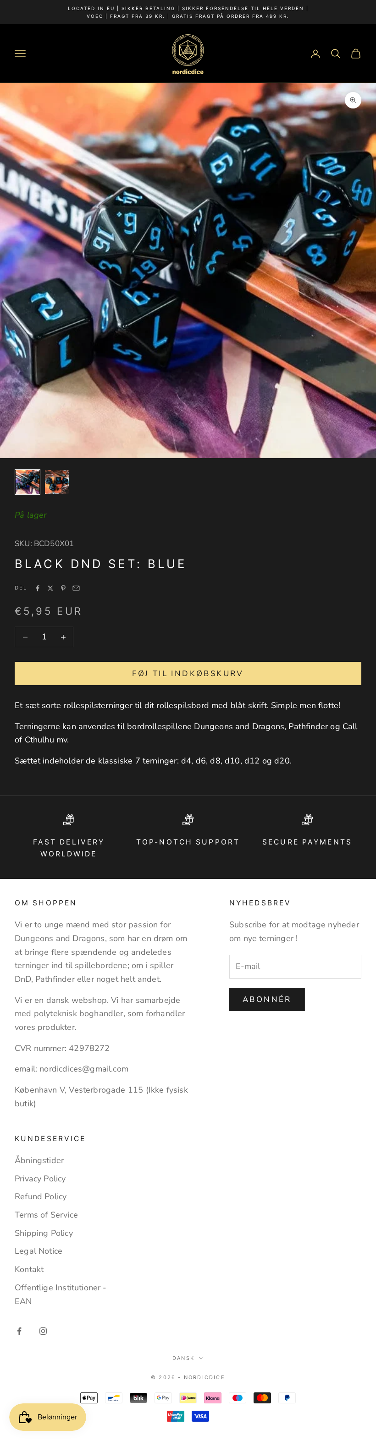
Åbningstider (39, 1160)
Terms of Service (46, 1214)
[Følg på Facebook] (19, 1331)
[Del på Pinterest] (63, 588)
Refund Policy (40, 1196)
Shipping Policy (44, 1233)
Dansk (183, 1358)
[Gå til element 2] (57, 482)
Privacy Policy (40, 1178)
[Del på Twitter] (50, 588)
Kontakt (29, 1269)
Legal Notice (38, 1250)
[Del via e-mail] (76, 588)
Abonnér (267, 999)
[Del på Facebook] (37, 588)
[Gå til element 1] (27, 482)
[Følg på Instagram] (43, 1331)
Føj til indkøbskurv (188, 673)
